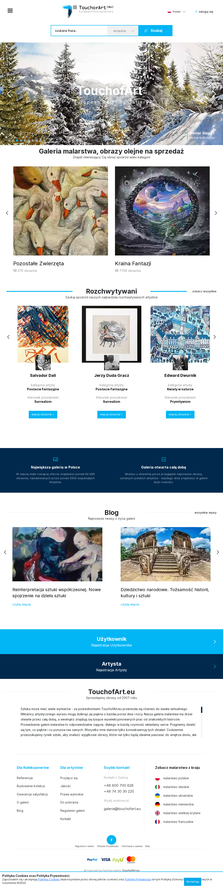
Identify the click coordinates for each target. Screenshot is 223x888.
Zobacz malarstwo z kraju (177, 768)
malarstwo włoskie (176, 787)
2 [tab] (13, 140)
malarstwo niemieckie (178, 804)
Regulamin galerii (72, 810)
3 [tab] (17, 140)
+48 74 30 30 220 (119, 791)
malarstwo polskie (176, 778)
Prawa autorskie (71, 794)
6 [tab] (29, 140)
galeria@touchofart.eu (122, 809)
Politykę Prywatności (138, 879)
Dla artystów (71, 768)
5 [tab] (25, 140)
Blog (20, 810)
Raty (147, 846)
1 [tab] (9, 140)
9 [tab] (40, 140)
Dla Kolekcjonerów (33, 768)
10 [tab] (44, 140)
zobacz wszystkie (204, 291)
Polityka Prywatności (108, 846)
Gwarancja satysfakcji (32, 794)
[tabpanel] (111, 93)
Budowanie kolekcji (31, 786)
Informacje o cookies (132, 846)
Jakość (65, 786)
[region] (111, 721)
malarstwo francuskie (178, 822)
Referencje (25, 778)
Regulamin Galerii (84, 846)
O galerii (23, 802)
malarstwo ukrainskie (178, 795)
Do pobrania (69, 802)
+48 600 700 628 (118, 785)
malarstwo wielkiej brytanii (181, 813)
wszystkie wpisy (205, 512)
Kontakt (65, 819)
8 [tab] (36, 140)
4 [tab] (21, 140)
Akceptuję (192, 881)
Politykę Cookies (49, 879)
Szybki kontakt (117, 768)
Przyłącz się (69, 778)
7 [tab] (33, 140)
